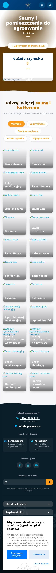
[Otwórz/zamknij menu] (6, 5)
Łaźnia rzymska (15, 138)
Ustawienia (39, 554)
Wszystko (16, 123)
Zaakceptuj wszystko (17, 554)
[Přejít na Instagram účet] (28, 465)
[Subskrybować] (49, 482)
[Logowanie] (50, 5)
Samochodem (15, 440)
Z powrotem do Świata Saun (29, 45)
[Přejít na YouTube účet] (36, 465)
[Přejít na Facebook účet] (20, 465)
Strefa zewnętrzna (28, 131)
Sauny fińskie (37, 123)
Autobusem (41, 440)
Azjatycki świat (41, 138)
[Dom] (28, 5)
